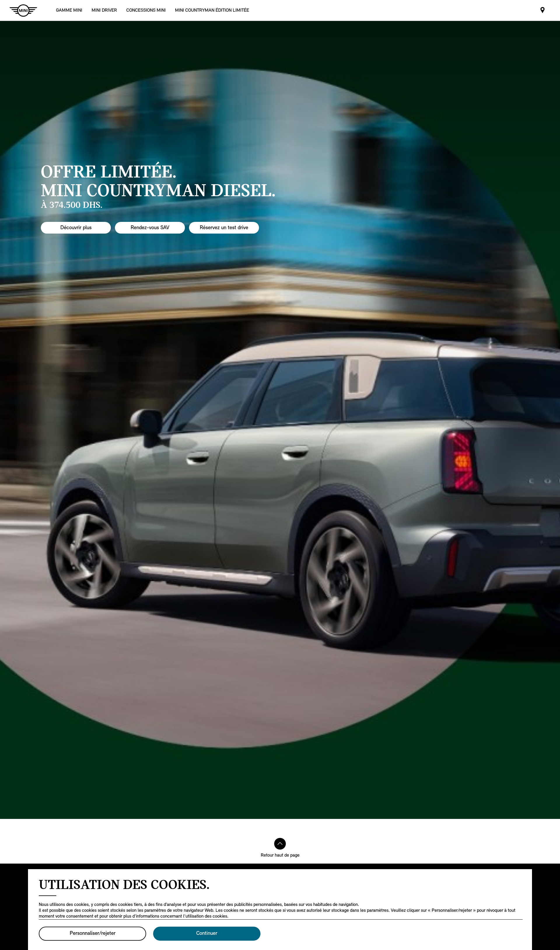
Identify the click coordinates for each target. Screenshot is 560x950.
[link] (146, 10)
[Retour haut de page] (280, 844)
